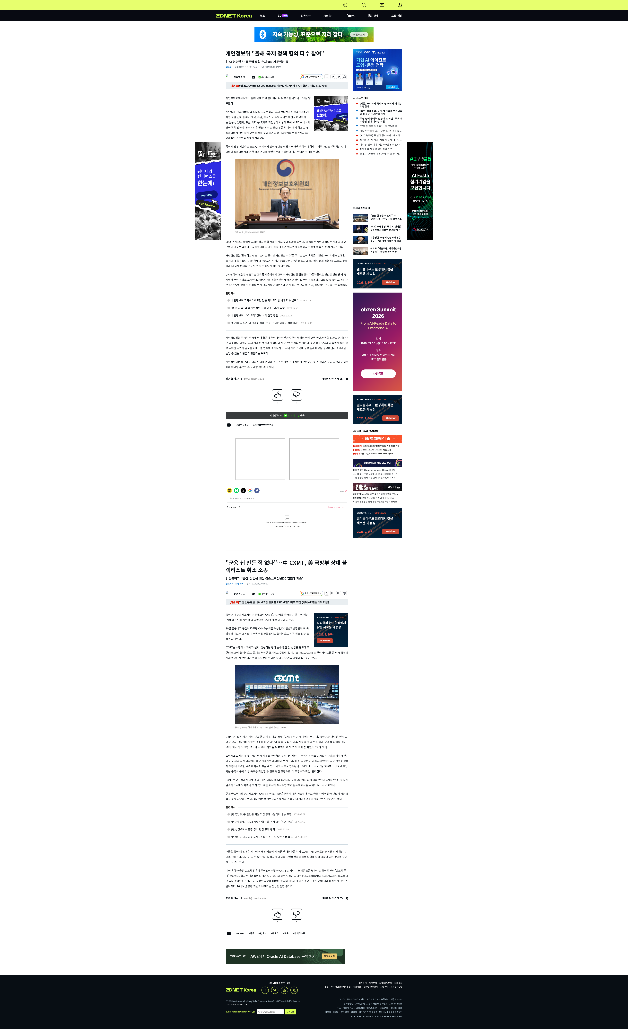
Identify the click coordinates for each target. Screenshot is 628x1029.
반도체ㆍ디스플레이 (234, 583)
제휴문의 (398, 983)
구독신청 (290, 1011)
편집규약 (328, 986)
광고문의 (373, 983)
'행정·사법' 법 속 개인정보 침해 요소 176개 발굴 (258, 308)
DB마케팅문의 (385, 983)
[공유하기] (326, 77)
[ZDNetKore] (238, 9)
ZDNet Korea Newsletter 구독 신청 (240, 1011)
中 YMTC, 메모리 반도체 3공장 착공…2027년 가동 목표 (262, 837)
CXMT (241, 933)
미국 (286, 933)
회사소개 (363, 983)
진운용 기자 (239, 593)
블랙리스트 (299, 933)
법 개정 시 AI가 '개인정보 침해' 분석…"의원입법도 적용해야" (265, 323)
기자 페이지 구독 (267, 77)
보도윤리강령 (396, 986)
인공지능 (306, 16)
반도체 (263, 933)
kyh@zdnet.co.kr (254, 378)
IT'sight (349, 16)
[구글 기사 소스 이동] (311, 77)
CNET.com (231, 1004)
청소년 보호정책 (370, 986)
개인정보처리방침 (343, 986)
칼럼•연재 (372, 16)
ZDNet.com (242, 1004)
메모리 (275, 933)
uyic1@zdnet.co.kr (255, 898)
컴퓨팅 (229, 67)
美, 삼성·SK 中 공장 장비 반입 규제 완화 (253, 829)
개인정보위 (243, 425)
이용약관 (357, 986)
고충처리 (384, 986)
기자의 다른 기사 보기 (333, 378)
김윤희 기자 (239, 77)
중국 (252, 933)
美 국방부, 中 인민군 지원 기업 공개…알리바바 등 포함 (261, 814)
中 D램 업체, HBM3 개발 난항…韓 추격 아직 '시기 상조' (262, 822)
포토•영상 (396, 16)
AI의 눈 (328, 16)
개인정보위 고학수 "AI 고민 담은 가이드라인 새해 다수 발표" (264, 300)
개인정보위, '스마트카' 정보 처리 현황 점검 (254, 315)
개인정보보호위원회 (264, 425)
